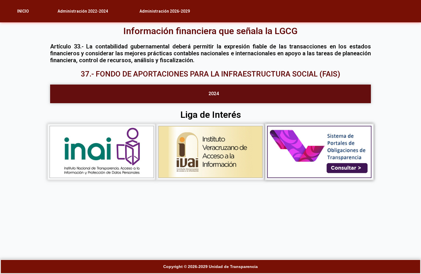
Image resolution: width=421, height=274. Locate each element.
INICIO (23, 11)
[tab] (210, 93)
